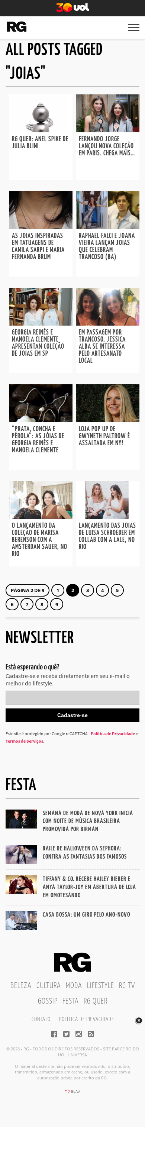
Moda (74, 985)
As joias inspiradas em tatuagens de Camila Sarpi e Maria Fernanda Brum (38, 247)
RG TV (127, 985)
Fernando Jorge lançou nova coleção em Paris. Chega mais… (107, 146)
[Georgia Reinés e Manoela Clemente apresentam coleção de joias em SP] (40, 323)
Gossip (48, 1001)
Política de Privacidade (113, 733)
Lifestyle (100, 985)
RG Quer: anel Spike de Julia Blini (40, 143)
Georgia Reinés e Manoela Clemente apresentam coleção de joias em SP (38, 343)
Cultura (48, 985)
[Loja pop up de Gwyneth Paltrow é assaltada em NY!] (107, 420)
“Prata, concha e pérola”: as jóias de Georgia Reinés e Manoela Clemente (38, 440)
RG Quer (95, 1001)
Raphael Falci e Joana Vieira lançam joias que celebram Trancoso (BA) (107, 247)
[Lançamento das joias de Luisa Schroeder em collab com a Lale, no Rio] (107, 516)
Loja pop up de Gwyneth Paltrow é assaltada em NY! (104, 436)
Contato (41, 1019)
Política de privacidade (86, 1019)
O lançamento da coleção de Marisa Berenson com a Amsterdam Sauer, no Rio (39, 540)
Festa (70, 1001)
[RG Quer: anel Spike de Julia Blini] (40, 130)
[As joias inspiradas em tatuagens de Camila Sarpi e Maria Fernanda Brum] (40, 226)
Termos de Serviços (24, 741)
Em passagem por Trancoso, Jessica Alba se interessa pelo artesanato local (102, 346)
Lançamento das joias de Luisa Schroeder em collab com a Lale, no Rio (107, 536)
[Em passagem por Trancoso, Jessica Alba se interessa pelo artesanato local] (107, 323)
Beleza (21, 985)
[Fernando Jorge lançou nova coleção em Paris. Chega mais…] (107, 130)
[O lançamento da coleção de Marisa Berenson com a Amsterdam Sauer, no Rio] (40, 516)
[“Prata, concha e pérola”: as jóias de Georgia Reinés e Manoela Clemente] (40, 420)
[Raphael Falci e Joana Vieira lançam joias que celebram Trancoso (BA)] (107, 226)
